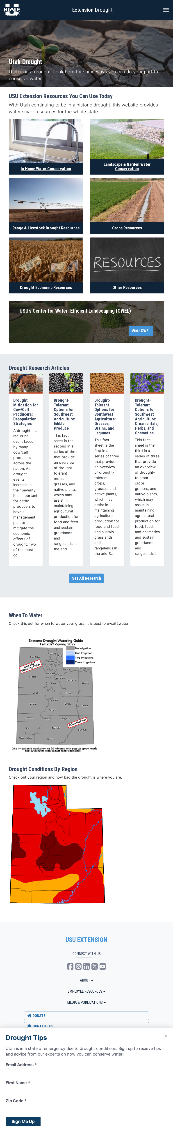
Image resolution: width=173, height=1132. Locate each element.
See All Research (86, 578)
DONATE (38, 1016)
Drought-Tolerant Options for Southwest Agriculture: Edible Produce (64, 414)
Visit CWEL (141, 330)
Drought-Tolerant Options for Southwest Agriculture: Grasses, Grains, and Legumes (105, 417)
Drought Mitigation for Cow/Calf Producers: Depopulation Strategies (25, 412)
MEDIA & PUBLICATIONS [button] (85, 1002)
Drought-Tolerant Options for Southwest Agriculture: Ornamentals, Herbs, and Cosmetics (147, 417)
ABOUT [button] (85, 980)
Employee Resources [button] (85, 991)
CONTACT (42, 1026)
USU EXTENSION (86, 940)
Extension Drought (92, 10)
